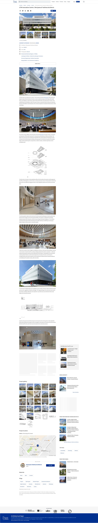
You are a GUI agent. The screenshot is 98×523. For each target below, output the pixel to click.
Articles (57, 1)
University (21, 43)
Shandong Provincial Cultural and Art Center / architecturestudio (72, 364)
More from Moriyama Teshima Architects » (71, 442)
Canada (37, 43)
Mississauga (46, 97)
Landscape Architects (25, 56)
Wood (21, 475)
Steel (26, 475)
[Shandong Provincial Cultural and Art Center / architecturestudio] (63, 365)
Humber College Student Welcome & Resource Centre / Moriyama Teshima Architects (73, 421)
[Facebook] (20, 11)
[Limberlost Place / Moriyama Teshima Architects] (63, 438)
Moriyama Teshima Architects (34, 465)
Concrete (31, 475)
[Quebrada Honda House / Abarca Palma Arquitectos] (63, 358)
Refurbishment (37, 484)
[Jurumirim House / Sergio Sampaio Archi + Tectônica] (63, 351)
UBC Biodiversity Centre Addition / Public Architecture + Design (73, 471)
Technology (70, 450)
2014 (24, 49)
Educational (22, 486)
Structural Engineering (25, 58)
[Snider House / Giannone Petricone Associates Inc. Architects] (63, 480)
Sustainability (63, 450)
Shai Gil (28, 51)
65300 (25, 47)
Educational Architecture (46, 481)
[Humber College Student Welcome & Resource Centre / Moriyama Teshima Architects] (63, 422)
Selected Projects (36, 481)
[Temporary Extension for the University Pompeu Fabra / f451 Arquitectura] (63, 388)
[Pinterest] (31, 11)
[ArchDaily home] (15, 2)
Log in (74, 1)
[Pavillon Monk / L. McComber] (63, 464)
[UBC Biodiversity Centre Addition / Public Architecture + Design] (63, 472)
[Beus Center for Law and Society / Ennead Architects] (63, 380)
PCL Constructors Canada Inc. (33, 60)
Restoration (29, 486)
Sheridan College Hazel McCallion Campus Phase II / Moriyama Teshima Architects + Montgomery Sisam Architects (73, 430)
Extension (26, 43)
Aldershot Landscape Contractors (36, 56)
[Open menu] (84, 2)
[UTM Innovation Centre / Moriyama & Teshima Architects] (22, 387)
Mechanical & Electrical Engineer (27, 54)
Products (61, 1)
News (65, 1)
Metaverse (62, 453)
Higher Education (23, 484)
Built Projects (28, 481)
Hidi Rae (35, 54)
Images (68, 1)
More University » (76, 392)
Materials (76, 450)
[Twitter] (23, 11)
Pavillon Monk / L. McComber (72, 461)
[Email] (28, 11)
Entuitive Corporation (35, 58)
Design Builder (24, 60)
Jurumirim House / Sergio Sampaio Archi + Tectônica (72, 350)
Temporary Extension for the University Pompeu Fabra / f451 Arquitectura (72, 387)
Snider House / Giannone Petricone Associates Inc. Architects (72, 479)
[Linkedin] (25, 11)
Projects (53, 1)
